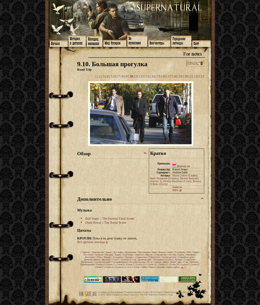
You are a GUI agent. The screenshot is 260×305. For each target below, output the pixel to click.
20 (186, 76)
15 (158, 76)
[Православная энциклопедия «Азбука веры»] (187, 282)
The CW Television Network (153, 294)
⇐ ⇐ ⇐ (128, 267)
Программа (144, 252)
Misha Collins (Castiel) (184, 175)
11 (136, 76)
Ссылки (161, 267)
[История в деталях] (77, 40)
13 (147, 76)
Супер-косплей (102, 262)
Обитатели (154, 257)
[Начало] (59, 43)
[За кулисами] (137, 40)
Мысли (149, 254)
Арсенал (106, 259)
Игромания (130, 252)
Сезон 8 (195, 264)
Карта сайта (173, 267)
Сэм (185, 262)
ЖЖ (189, 252)
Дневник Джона (92, 259)
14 (153, 76)
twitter (170, 252)
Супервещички (120, 262)
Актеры (178, 259)
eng (170, 294)
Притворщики (87, 264)
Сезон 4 (100, 264)
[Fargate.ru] (87, 296)
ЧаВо (144, 267)
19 (180, 76)
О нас (137, 267)
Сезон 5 (119, 267)
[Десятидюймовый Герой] (93, 282)
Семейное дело (186, 257)
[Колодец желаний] (94, 41)
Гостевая (88, 254)
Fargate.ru (117, 294)
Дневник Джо (145, 259)
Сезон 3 (120, 264)
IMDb (175, 190)
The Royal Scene (115, 222)
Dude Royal (93, 222)
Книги (109, 252)
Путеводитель (169, 257)
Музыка (109, 254)
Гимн (154, 252)
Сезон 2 (110, 264)
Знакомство (98, 252)
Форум (162, 252)
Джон (166, 262)
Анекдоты (118, 257)
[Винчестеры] (159, 43)
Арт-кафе (118, 252)
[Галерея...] (140, 145)
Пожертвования (133, 292)
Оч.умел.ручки (137, 262)
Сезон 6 (109, 267)
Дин (180, 262)
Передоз (129, 257)
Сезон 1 (130, 264)
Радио (196, 252)
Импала (194, 262)
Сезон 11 (151, 264)
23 (202, 76)
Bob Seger (92, 218)
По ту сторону (154, 262)
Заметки (177, 187)
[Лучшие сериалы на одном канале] (150, 282)
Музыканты (87, 262)
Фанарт (107, 257)
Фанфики (190, 254)
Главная (85, 252)
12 (142, 76)
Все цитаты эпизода (91, 242)
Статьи (169, 259)
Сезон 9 (185, 264)
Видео (118, 254)
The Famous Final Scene (118, 218)
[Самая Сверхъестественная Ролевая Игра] (168, 282)
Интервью (158, 259)
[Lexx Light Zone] (112, 282)
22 (197, 76)
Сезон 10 (174, 264)
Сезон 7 (99, 267)
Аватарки (89, 257)
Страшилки (141, 257)
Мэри (173, 262)
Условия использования (110, 292)
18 (175, 76)
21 (191, 76)
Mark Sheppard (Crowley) (164, 178)
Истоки (172, 254)
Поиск (152, 267)
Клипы (181, 254)
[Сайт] (201, 43)
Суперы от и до (128, 259)
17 (169, 76)
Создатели (189, 259)
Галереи (99, 254)
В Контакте (156, 292)
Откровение (160, 254)
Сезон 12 (163, 264)
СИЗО (115, 259)
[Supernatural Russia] (131, 282)
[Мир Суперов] (114, 43)
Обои (99, 257)
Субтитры (128, 254)
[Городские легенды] (181, 41)
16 (164, 76)
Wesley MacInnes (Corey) (177, 181)
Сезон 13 (140, 264)
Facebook (180, 252)
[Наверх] (145, 152)
